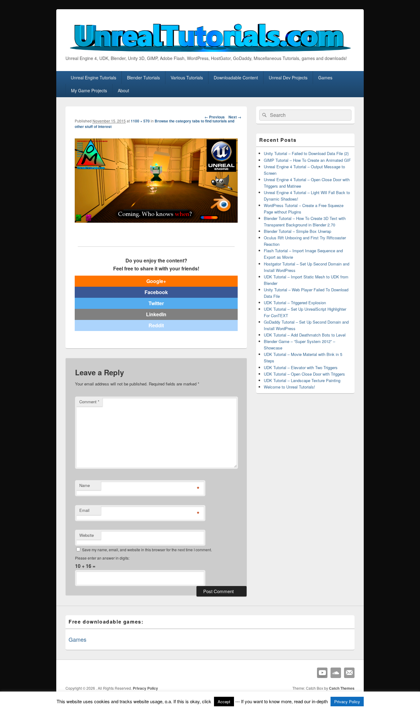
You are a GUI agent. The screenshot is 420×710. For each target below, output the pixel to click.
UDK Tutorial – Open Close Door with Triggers (304, 374)
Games (325, 77)
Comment (89, 402)
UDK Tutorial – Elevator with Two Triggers (301, 367)
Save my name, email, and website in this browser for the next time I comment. (147, 549)
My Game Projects (89, 90)
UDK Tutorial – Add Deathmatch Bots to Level (305, 335)
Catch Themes (342, 688)
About (123, 90)
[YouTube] (322, 673)
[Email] (349, 673)
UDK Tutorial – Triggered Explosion (295, 302)
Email (84, 510)
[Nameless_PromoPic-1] (156, 220)
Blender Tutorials (143, 77)
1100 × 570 (140, 121)
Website (86, 535)
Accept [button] (224, 701)
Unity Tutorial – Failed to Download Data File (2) (306, 153)
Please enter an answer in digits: (102, 557)
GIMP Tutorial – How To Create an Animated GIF (307, 160)
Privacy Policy (145, 688)
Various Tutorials (187, 77)
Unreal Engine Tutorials (93, 77)
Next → (234, 117)
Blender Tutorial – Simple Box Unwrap (297, 231)
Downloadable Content (236, 77)
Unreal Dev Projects (288, 77)
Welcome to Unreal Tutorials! (289, 387)
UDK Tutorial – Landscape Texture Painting (302, 380)
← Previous (214, 117)
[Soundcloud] (336, 673)
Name (84, 485)
